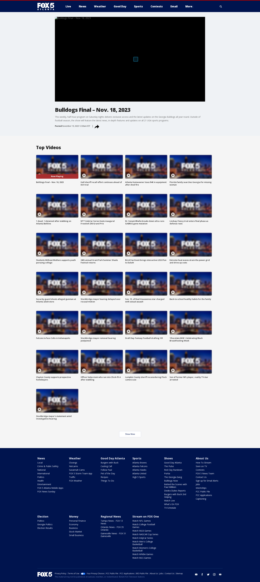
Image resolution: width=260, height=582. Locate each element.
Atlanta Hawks (139, 469)
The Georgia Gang (173, 477)
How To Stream (203, 462)
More (188, 6)
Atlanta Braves (139, 462)
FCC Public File (203, 491)
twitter (208, 574)
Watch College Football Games (143, 526)
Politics (40, 477)
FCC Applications (204, 495)
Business (73, 528)
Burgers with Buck (109, 462)
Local (40, 462)
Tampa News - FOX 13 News (112, 522)
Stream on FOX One (145, 516)
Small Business (76, 535)
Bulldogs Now (171, 480)
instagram (214, 574)
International (43, 473)
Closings (73, 462)
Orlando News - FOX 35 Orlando (112, 528)
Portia (167, 473)
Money (73, 516)
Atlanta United (139, 473)
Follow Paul (106, 469)
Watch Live (169, 500)
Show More (130, 434)
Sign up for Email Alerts (207, 480)
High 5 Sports (138, 477)
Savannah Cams (77, 469)
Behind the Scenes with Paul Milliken (175, 485)
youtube (196, 574)
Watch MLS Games (141, 557)
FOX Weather (75, 480)
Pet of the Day (108, 473)
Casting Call (106, 466)
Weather (75, 458)
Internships (201, 487)
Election (42, 516)
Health (40, 480)
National (41, 469)
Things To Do (107, 480)
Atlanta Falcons (139, 466)
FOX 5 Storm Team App (80, 473)
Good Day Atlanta (113, 458)
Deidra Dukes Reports (175, 490)
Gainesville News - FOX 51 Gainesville (113, 535)
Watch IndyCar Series (142, 538)
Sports (136, 458)
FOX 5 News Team (205, 473)
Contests (200, 469)
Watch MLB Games (141, 530)
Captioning (201, 498)
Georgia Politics (45, 524)
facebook (202, 574)
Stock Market (75, 531)
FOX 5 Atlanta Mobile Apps (50, 487)
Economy (73, 524)
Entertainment (44, 484)
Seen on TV (201, 466)
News (41, 458)
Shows (168, 458)
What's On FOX (171, 504)
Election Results (45, 528)
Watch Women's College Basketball (144, 549)
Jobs (198, 484)
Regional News (111, 516)
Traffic (72, 477)
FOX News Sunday (46, 491)
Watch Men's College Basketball (142, 543)
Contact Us (201, 477)
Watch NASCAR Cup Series (145, 534)
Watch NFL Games (141, 520)
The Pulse (169, 466)
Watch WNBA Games (142, 554)
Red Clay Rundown (173, 469)
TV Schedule (170, 507)
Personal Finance (77, 520)
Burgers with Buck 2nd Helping (175, 495)
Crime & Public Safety (47, 466)
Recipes (104, 477)
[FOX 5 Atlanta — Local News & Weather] (47, 6)
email (220, 574)
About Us (202, 458)
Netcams (73, 466)
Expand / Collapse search (221, 6)
